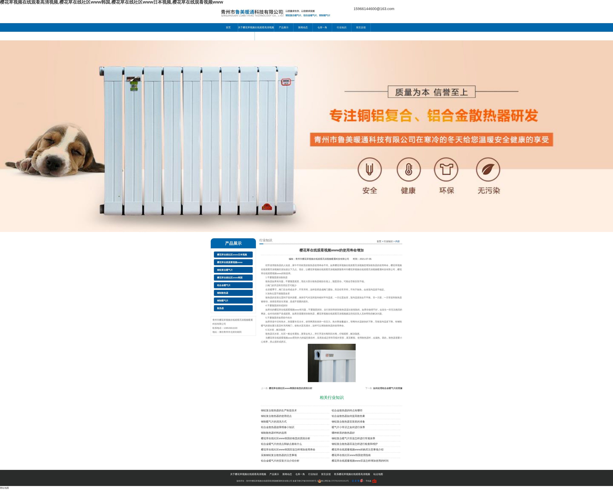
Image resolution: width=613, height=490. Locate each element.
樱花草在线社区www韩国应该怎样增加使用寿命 (288, 449)
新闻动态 (303, 27)
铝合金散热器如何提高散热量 (348, 416)
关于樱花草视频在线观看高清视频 (256, 27)
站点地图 (378, 474)
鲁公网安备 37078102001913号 (335, 481)
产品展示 (283, 27)
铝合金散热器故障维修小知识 (277, 427)
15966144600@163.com (374, 9)
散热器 (220, 308)
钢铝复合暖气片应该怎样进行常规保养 (353, 438)
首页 (228, 27)
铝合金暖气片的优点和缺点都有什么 (281, 444)
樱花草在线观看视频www (229, 262)
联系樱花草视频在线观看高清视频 (237, 36)
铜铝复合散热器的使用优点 (276, 416)
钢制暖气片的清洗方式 (274, 421)
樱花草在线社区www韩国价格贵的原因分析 (290, 388)
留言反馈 (361, 27)
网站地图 (4, 488)
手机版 (368, 481)
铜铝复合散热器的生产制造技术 (279, 410)
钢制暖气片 (222, 300)
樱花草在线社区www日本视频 (232, 254)
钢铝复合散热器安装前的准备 (348, 421)
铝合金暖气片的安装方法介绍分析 (280, 460)
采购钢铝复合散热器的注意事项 (279, 455)
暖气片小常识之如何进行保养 (348, 427)
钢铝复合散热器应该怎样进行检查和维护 (355, 444)
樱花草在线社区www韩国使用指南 (351, 455)
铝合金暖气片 (224, 285)
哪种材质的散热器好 (343, 432)
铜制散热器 (222, 293)
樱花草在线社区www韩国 (229, 277)
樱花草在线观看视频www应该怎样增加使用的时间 (360, 460)
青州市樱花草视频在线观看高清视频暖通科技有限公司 (322, 259)
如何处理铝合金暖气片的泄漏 (387, 388)
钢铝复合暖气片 (225, 270)
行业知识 (341, 27)
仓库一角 (322, 27)
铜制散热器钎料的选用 (274, 432)
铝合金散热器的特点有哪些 (347, 410)
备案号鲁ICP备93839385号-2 (305, 481)
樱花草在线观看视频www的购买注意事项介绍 (357, 449)
